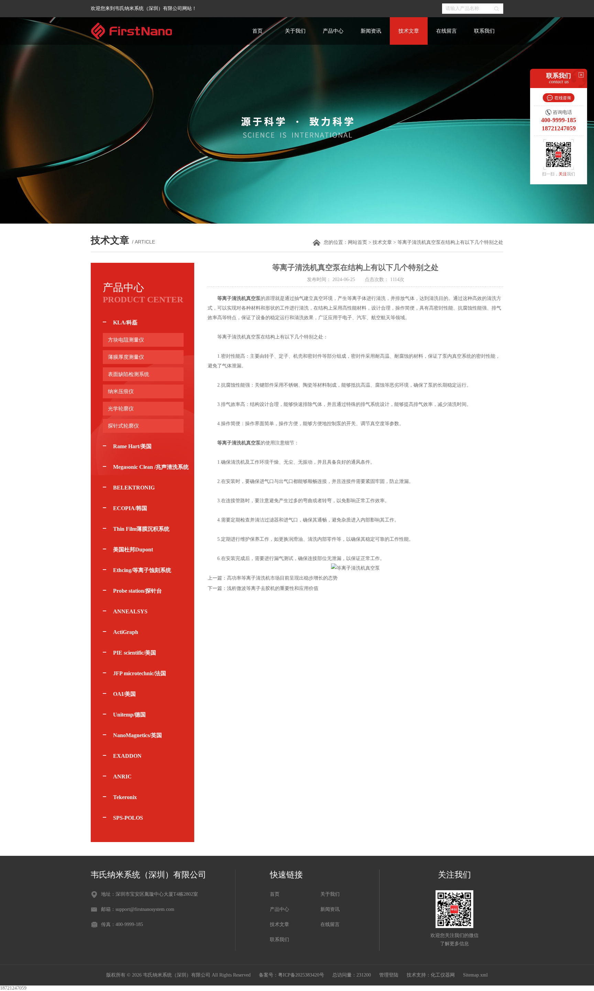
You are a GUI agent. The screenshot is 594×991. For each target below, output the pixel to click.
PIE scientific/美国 (134, 653)
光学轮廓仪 (121, 408)
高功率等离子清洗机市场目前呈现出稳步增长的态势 (282, 578)
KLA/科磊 (125, 322)
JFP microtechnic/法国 (139, 673)
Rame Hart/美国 (132, 446)
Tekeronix (125, 797)
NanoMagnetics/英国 (137, 735)
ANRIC (122, 776)
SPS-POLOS (128, 818)
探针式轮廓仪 (123, 426)
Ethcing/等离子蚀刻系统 (142, 570)
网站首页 (357, 242)
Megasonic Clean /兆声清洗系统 (151, 467)
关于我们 (295, 31)
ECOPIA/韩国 (130, 508)
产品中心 (333, 31)
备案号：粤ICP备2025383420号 (291, 975)
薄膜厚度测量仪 (126, 357)
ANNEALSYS (130, 611)
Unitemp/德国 (129, 715)
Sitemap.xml (475, 975)
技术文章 (408, 31)
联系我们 (484, 31)
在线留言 (446, 31)
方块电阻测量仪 (126, 340)
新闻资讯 (371, 31)
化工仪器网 (443, 975)
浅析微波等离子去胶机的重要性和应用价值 (272, 588)
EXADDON (127, 756)
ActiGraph (125, 632)
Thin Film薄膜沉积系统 (141, 529)
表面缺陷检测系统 (128, 374)
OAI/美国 (124, 694)
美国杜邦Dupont (133, 549)
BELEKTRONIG (134, 488)
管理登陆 (388, 975)
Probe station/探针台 (137, 591)
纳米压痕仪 (121, 391)
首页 (257, 31)
